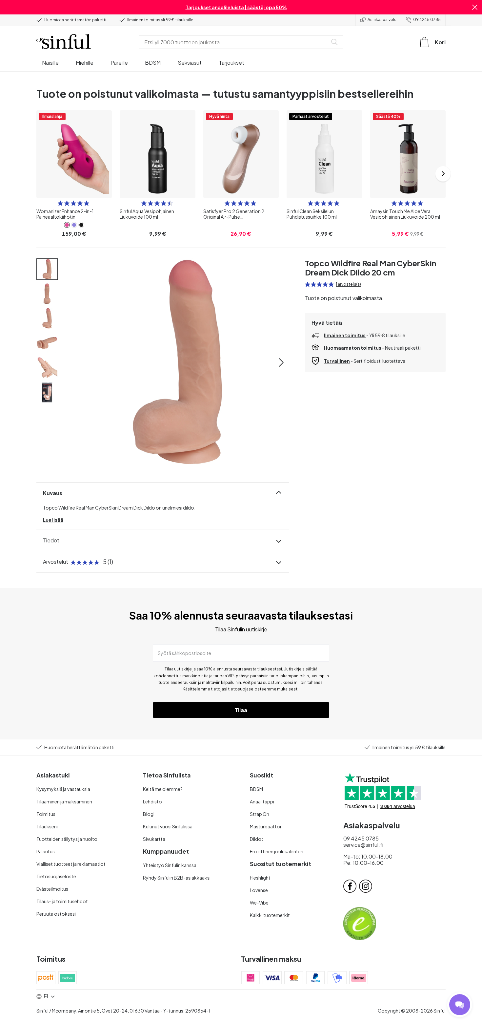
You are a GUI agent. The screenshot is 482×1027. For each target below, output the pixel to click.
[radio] (60, 203)
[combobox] (234, 42)
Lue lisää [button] (53, 520)
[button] (474, 7)
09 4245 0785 (427, 19)
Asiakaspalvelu (382, 19)
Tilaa (241, 710)
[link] (67, 225)
